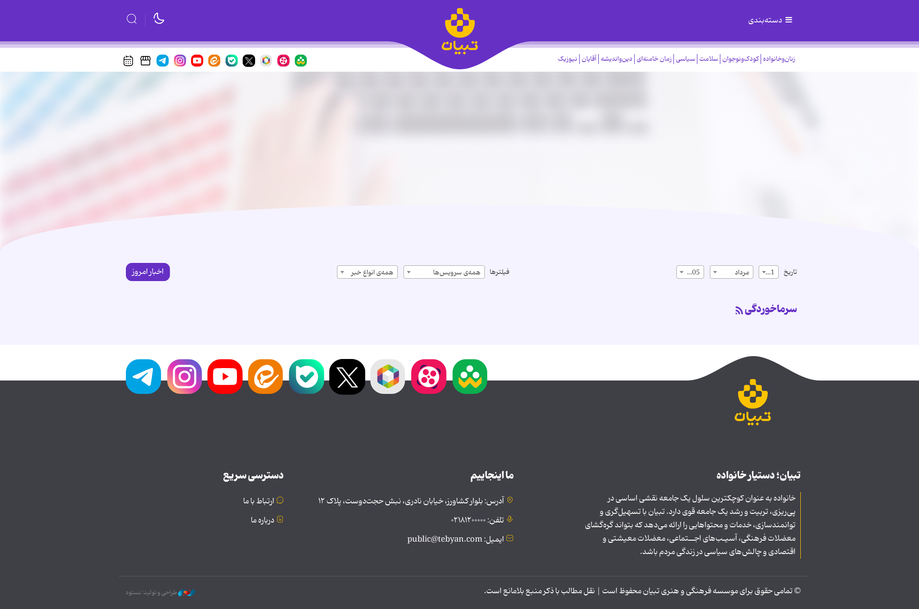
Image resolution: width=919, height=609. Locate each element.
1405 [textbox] (692, 272)
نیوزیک (567, 59)
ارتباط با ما (258, 501)
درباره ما (262, 520)
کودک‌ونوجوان (740, 59)
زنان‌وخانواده (779, 59)
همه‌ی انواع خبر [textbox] (372, 272)
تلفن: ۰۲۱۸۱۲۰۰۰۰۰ (477, 520)
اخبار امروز (148, 272)
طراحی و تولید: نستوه (152, 592)
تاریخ (790, 272)
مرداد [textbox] (742, 272)
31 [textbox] (770, 272)
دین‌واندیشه (616, 59)
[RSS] (739, 311)
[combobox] (769, 272)
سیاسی (685, 59)
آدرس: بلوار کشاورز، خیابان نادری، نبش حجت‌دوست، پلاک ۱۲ (411, 501)
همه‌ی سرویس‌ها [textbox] (457, 272)
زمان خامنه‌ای (654, 59)
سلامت (708, 59)
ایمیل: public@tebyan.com (455, 539)
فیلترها (499, 272)
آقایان (589, 59)
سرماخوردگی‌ (771, 309)
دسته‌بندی (766, 20)
